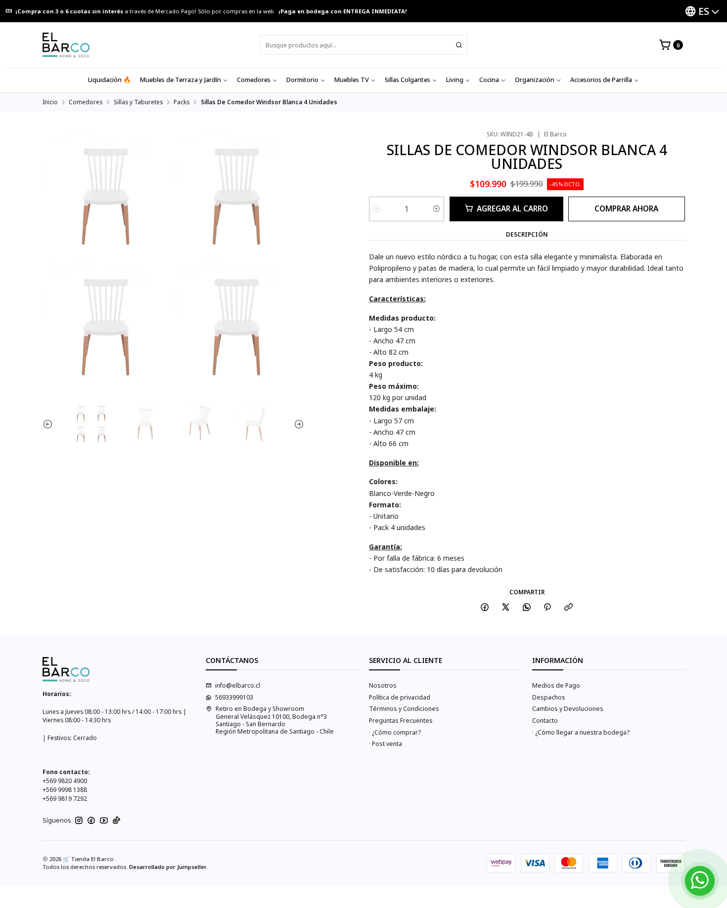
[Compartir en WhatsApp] (526, 607)
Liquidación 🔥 (109, 80)
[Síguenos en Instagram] (79, 820)
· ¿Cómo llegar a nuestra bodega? (581, 732)
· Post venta (385, 744)
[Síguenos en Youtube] (103, 820)
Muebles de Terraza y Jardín (180, 80)
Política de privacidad (399, 697)
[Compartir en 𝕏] (506, 607)
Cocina (489, 80)
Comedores (254, 80)
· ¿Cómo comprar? (395, 732)
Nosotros (383, 685)
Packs (181, 102)
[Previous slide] (50, 424)
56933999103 (234, 697)
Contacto (545, 720)
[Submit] (459, 45)
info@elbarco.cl (237, 685)
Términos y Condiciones (404, 708)
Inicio (50, 102)
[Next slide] (296, 424)
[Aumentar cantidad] (436, 209)
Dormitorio (302, 80)
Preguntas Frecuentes (401, 720)
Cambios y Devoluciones (567, 708)
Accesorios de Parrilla (601, 80)
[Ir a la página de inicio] (66, 45)
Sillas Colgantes (407, 80)
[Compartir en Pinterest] (547, 607)
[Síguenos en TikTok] (116, 820)
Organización (534, 80)
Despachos (548, 697)
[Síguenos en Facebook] (91, 820)
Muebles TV (351, 80)
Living (454, 80)
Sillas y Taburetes (138, 102)
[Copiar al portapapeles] (568, 607)
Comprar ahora (626, 209)
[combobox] (363, 45)
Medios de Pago (556, 685)
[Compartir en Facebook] (485, 607)
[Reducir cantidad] (376, 209)
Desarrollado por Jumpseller (168, 866)
